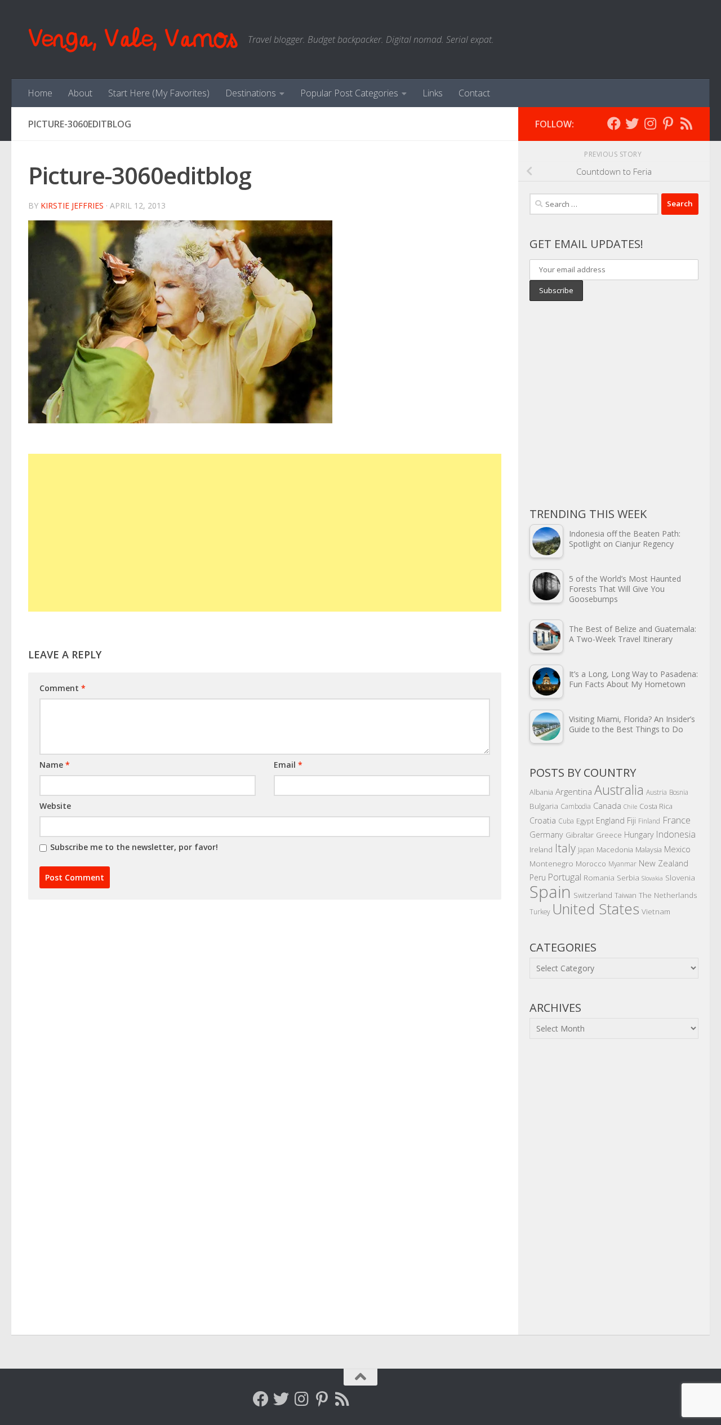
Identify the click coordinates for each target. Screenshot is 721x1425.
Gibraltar (580, 835)
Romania (599, 877)
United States (595, 908)
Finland (649, 820)
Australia (619, 790)
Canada (607, 805)
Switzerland (592, 895)
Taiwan (626, 895)
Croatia (542, 820)
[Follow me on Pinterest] (668, 123)
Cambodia (575, 806)
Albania (541, 792)
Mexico (677, 849)
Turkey (539, 911)
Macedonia (615, 849)
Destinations (250, 93)
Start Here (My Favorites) (159, 93)
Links (432, 93)
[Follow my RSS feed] (686, 123)
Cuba (566, 820)
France (676, 820)
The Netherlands (668, 894)
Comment (62, 688)
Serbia (628, 877)
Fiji (631, 820)
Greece (609, 835)
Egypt (585, 821)
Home (40, 93)
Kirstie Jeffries (72, 205)
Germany (546, 834)
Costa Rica (656, 806)
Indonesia (676, 834)
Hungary (639, 834)
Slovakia (652, 878)
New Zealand (663, 863)
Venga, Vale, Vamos (132, 39)
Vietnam (656, 911)
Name (54, 764)
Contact (474, 93)
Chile (630, 807)
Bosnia (678, 791)
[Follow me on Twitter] (632, 123)
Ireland (541, 849)
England (610, 820)
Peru (537, 877)
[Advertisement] (264, 533)
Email (288, 764)
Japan (586, 849)
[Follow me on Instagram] (650, 123)
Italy (565, 848)
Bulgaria (543, 805)
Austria (656, 791)
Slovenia (680, 877)
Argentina (573, 791)
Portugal (564, 877)
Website (55, 805)
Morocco (591, 863)
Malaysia (648, 849)
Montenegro (551, 863)
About (80, 93)
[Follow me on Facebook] (614, 123)
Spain (550, 891)
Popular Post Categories (349, 93)
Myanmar (622, 863)
